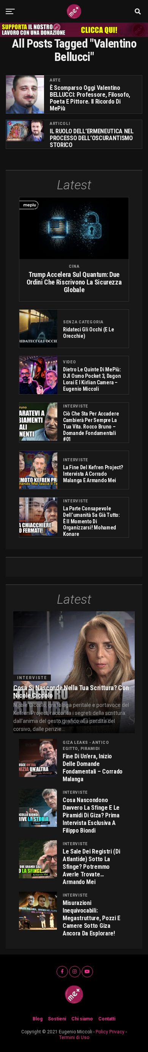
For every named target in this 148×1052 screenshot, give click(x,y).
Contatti (106, 1019)
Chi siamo (82, 1019)
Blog (38, 1019)
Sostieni (57, 1019)
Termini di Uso (74, 1037)
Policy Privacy (110, 1031)
